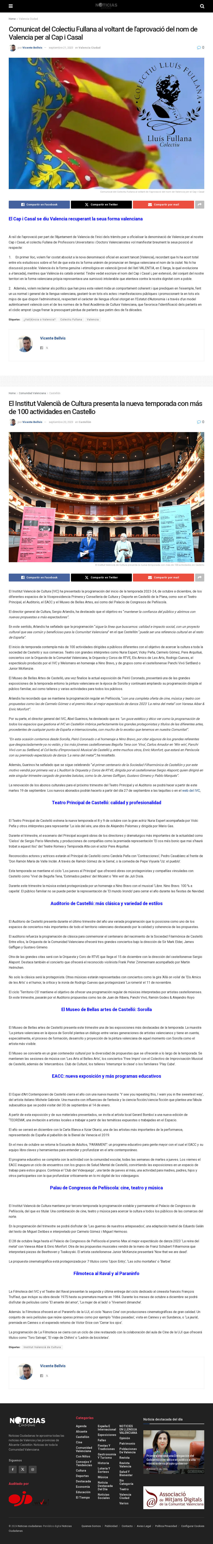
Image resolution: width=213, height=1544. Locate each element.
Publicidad (111, 1526)
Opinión (124, 1438)
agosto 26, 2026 (158, 1469)
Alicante (81, 1431)
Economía (83, 1486)
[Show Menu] (11, 6)
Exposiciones (107, 1435)
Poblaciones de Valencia (128, 1450)
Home (12, 18)
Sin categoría (126, 1482)
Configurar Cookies (192, 1526)
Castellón (54, 393)
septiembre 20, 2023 (61, 422)
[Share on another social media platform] (199, 205)
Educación (83, 1492)
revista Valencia (125, 1464)
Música (103, 1477)
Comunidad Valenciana (32, 393)
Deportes (82, 1476)
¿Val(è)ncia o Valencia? (40, 319)
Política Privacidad (166, 1526)
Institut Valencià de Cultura (42, 1347)
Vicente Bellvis (32, 47)
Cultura (81, 1470)
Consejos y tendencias (84, 1463)
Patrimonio (127, 1443)
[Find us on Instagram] (33, 1469)
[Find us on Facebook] (13, 1469)
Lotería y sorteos (104, 1470)
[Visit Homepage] (106, 6)
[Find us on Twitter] (23, 1469)
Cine (79, 1442)
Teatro (124, 1489)
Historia (103, 1463)
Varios (124, 1503)
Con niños (83, 1456)
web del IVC (191, 791)
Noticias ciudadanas (30, 1526)
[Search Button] (202, 6)
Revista (124, 1457)
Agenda (81, 1426)
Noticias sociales (104, 1496)
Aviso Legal (144, 1526)
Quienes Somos (91, 1526)
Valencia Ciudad (28, 18)
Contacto (127, 1526)
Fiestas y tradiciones (106, 1447)
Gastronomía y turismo (107, 1456)
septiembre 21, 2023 (61, 47)
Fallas (102, 1440)
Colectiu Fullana (71, 319)
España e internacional (107, 1427)
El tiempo (83, 1497)
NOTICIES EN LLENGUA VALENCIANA (128, 1429)
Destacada (83, 1481)
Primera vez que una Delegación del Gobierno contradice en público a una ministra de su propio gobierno (171, 1459)
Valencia (93, 319)
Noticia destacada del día (105, 1486)
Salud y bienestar (126, 1473)
